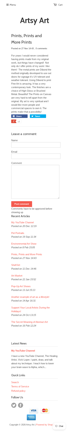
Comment (16, 163)
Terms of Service (20, 386)
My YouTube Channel (22, 222)
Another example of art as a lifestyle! (30, 297)
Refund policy (18, 390)
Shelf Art (15, 265)
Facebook (20, 405)
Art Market (16, 275)
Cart (60, 4)
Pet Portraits (17, 233)
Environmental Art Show (23, 243)
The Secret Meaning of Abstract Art (29, 322)
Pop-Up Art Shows (21, 286)
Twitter (13, 405)
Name (14, 140)
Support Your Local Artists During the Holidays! (30, 309)
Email (14, 151)
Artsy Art (34, 20)
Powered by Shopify (45, 424)
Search (15, 382)
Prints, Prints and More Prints (26, 254)
